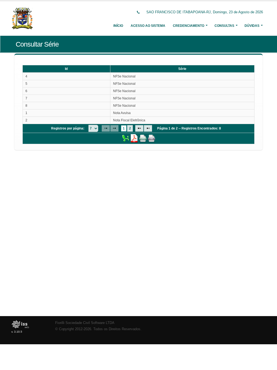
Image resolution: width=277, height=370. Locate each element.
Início (118, 26)
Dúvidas (252, 26)
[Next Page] (139, 128)
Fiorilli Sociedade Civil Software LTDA (84, 323)
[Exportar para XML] (151, 138)
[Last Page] (148, 128)
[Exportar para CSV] (142, 138)
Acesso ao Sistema (148, 26)
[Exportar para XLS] (125, 138)
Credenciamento (188, 26)
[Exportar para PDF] (134, 138)
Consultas (224, 26)
